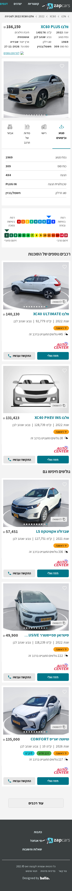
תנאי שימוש (31, 871)
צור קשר (63, 871)
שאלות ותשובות (32, 849)
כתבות (38, 832)
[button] (62, 65)
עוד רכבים (36, 803)
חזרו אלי (52, 356)
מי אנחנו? (36, 841)
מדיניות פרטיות (47, 871)
